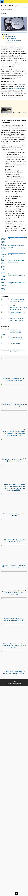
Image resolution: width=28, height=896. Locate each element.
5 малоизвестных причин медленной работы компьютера (14, 405)
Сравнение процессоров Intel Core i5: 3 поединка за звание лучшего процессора (14, 592)
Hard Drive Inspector (21, 88)
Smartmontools (18, 86)
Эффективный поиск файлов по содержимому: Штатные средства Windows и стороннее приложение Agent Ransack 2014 (14, 487)
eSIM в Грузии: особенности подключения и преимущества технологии (17, 301)
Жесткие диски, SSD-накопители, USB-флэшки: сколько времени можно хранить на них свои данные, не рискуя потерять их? (14, 432)
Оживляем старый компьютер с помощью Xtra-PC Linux (14, 379)
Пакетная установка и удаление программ (14, 515)
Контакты (13, 683)
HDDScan (10, 88)
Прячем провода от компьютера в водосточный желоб (14, 540)
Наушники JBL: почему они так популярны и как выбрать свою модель (18, 313)
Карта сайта (18, 683)
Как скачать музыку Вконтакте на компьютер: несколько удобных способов (14, 673)
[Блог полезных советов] (10, 2)
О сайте (9, 683)
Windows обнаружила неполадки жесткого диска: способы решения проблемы (14, 645)
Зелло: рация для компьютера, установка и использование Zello (14, 619)
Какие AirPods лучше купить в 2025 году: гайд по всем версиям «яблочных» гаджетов (18, 307)
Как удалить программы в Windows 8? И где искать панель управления (14, 566)
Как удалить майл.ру (15, 343)
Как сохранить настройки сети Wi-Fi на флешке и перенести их (14, 460)
